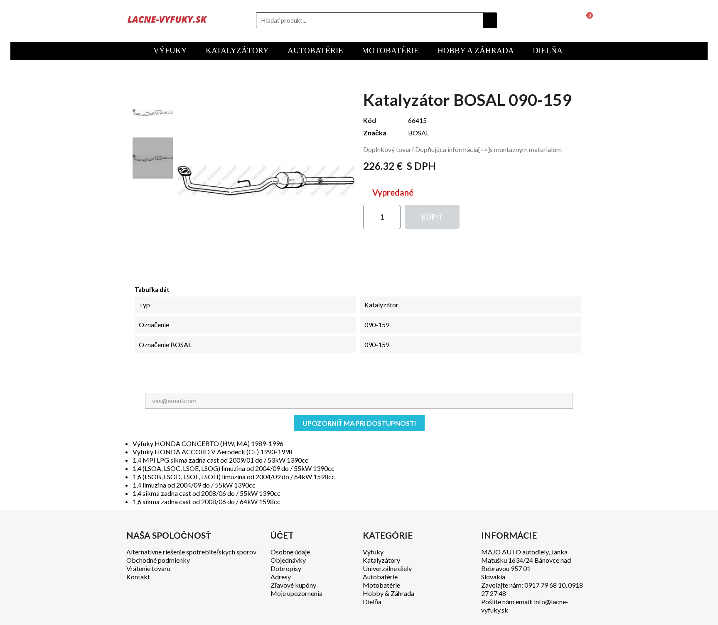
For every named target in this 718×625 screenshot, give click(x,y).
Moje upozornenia (296, 593)
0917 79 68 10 (545, 585)
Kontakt (138, 577)
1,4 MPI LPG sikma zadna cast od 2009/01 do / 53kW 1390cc (220, 460)
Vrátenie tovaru (148, 568)
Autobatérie (380, 577)
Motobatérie (381, 585)
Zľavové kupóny (293, 585)
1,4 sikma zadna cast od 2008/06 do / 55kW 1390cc (206, 493)
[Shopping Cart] (586, 20)
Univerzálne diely (387, 568)
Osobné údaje (290, 552)
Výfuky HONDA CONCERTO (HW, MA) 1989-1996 (208, 443)
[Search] (490, 20)
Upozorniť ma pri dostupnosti (359, 423)
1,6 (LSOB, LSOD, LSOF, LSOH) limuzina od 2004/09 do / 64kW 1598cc (234, 476)
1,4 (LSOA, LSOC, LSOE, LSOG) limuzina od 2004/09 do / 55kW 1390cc (233, 468)
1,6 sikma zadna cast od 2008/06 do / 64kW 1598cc (206, 501)
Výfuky (373, 552)
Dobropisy (285, 568)
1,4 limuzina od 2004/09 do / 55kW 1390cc (194, 485)
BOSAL (418, 133)
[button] (432, 217)
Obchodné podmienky (158, 560)
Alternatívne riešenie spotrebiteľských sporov (191, 552)
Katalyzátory (381, 560)
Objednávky (288, 560)
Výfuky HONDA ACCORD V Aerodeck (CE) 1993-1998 (213, 452)
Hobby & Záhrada (388, 593)
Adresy (280, 577)
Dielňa (372, 601)
